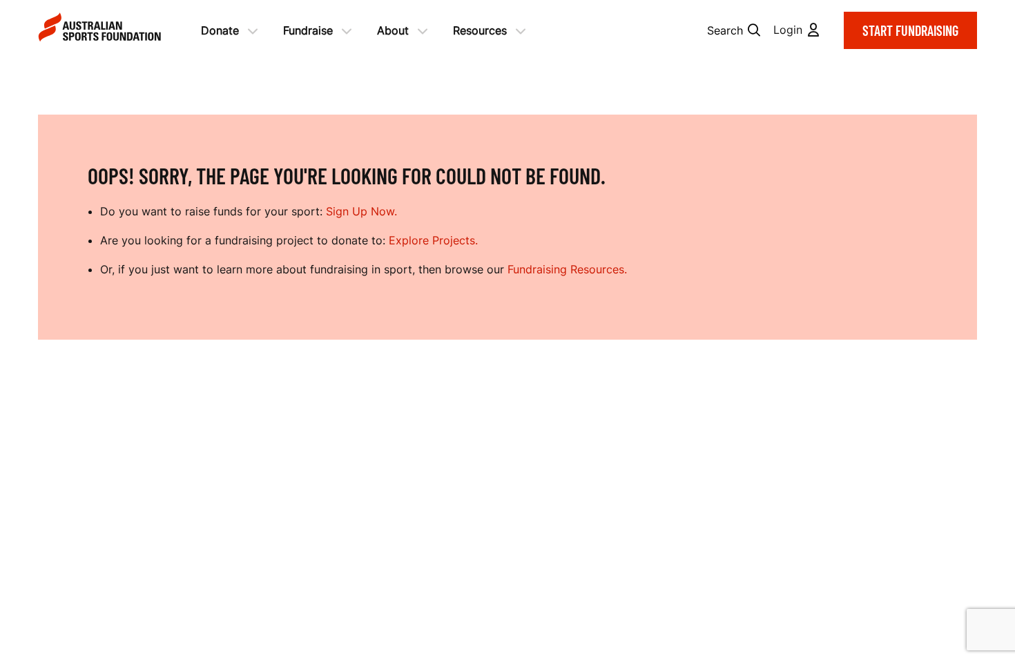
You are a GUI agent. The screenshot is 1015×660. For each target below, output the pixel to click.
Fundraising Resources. (567, 269)
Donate (220, 30)
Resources (480, 30)
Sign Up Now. (361, 211)
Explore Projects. (433, 240)
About (393, 30)
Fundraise (308, 30)
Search (725, 30)
